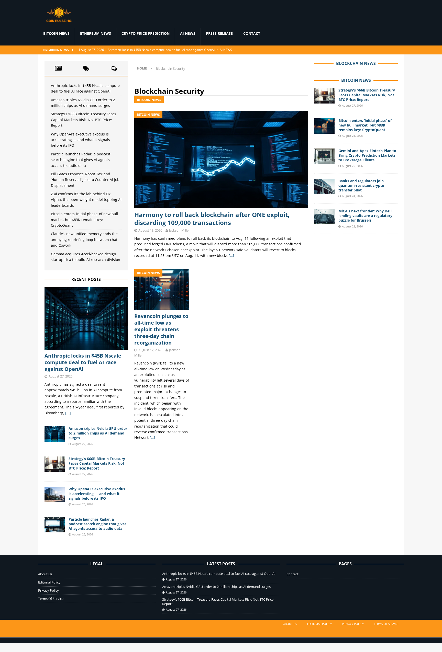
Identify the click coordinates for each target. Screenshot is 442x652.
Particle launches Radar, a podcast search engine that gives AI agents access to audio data (80, 160)
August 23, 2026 (352, 226)
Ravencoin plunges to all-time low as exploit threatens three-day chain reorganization (161, 329)
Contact (251, 33)
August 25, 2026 (352, 166)
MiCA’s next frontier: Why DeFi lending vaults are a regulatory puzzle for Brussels (365, 216)
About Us (45, 574)
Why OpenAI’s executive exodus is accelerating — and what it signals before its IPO (80, 140)
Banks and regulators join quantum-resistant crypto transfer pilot (361, 185)
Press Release (219, 33)
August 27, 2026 (60, 376)
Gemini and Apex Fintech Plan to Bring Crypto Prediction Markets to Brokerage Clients (367, 155)
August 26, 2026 (82, 504)
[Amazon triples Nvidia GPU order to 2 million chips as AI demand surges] (55, 434)
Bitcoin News (56, 33)
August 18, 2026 (150, 230)
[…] (231, 255)
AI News (187, 33)
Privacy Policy (48, 590)
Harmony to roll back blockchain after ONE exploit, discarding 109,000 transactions (212, 218)
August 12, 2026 (150, 350)
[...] (68, 412)
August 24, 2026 (352, 196)
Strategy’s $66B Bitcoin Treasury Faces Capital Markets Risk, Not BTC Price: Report (83, 119)
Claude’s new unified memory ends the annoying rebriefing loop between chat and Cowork (84, 239)
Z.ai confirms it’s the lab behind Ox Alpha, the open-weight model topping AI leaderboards (86, 199)
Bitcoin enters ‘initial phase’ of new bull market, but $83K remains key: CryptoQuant (84, 219)
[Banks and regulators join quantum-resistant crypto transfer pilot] (324, 186)
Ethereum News (95, 33)
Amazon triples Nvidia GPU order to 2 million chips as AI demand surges (98, 433)
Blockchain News (356, 63)
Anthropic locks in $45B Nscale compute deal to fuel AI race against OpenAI (83, 362)
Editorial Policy (49, 582)
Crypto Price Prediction (145, 33)
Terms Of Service (50, 598)
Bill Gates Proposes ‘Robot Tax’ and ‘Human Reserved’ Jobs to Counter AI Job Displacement (85, 179)
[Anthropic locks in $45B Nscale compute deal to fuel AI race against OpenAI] (86, 318)
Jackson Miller (179, 230)
